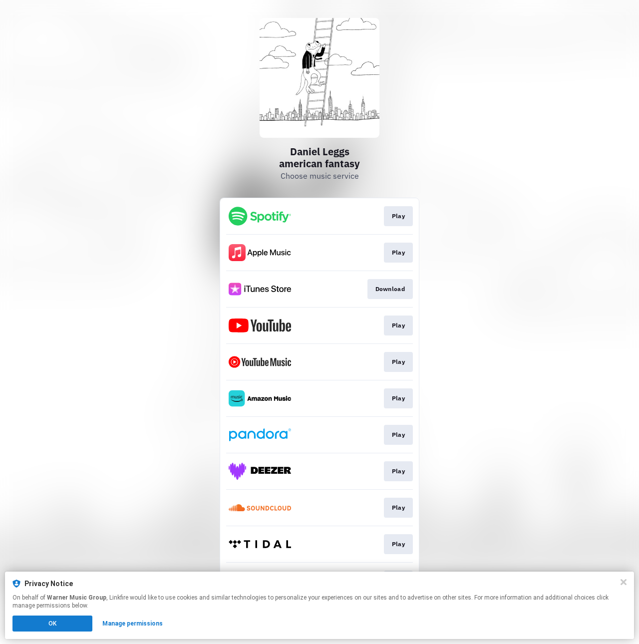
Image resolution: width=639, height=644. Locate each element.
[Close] (624, 582)
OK (52, 623)
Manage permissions (132, 623)
